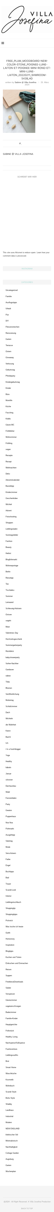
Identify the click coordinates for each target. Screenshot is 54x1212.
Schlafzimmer (11, 706)
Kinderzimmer (11, 492)
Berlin (8, 572)
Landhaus (10, 1110)
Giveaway (10, 357)
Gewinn (9, 810)
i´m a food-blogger (13, 749)
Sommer (9, 596)
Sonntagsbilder (12, 535)
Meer (8, 627)
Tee (7, 584)
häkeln (8, 767)
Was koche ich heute (14, 926)
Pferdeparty (10, 376)
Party (8, 804)
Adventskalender (13, 480)
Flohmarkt (10, 829)
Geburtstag (10, 370)
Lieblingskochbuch (13, 902)
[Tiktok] (47, 43)
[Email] (41, 43)
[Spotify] (44, 43)
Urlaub (8, 308)
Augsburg (10, 1159)
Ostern (8, 351)
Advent (9, 510)
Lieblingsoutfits (12, 1055)
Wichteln (9, 718)
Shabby (9, 1104)
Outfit (8, 933)
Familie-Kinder (12, 1018)
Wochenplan (11, 1171)
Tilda (8, 682)
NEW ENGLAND (12, 1129)
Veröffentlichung (12, 694)
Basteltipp (10, 486)
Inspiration (10, 945)
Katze (8, 731)
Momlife (9, 400)
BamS (8, 737)
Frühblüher (10, 431)
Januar (8, 774)
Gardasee (10, 669)
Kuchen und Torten (13, 957)
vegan (8, 449)
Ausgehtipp (10, 835)
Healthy (9, 761)
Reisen (8, 969)
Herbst (8, 553)
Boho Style (10, 1098)
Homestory (10, 939)
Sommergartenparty (14, 645)
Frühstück (10, 1031)
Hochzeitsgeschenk (14, 639)
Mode (8, 847)
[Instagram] (32, 43)
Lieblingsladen (11, 529)
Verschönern (11, 853)
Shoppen (9, 523)
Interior (8, 896)
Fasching (9, 413)
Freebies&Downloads (14, 982)
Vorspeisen (10, 994)
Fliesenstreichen (12, 327)
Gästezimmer (11, 1000)
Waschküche (11, 1073)
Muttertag (10, 700)
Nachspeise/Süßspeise (15, 1043)
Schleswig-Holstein (13, 608)
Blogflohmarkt (11, 559)
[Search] (51, 43)
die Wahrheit (11, 725)
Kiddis (8, 419)
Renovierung (11, 333)
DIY (7, 321)
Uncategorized (12, 290)
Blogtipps (9, 951)
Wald (8, 792)
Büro (8, 394)
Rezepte (9, 455)
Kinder (8, 388)
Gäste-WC (10, 425)
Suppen (9, 975)
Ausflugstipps (11, 302)
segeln (8, 621)
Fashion (9, 541)
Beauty (9, 547)
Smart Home (11, 1067)
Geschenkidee (12, 498)
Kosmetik (10, 1080)
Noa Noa (9, 823)
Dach (8, 712)
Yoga (8, 755)
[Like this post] (21, 143)
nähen (8, 676)
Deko (8, 474)
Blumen (9, 688)
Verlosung (10, 364)
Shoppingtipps (11, 914)
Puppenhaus (11, 816)
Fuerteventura (11, 1049)
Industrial (9, 1116)
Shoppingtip (10, 908)
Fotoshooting (11, 517)
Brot (7, 1061)
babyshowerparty (13, 657)
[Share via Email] (32, 143)
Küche (8, 406)
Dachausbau (11, 786)
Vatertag (9, 841)
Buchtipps (10, 871)
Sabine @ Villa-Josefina (25, 82)
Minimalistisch (12, 1141)
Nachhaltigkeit (11, 1147)
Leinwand (9, 602)
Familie (9, 296)
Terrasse (9, 345)
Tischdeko (10, 590)
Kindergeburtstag (13, 382)
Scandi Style (11, 1092)
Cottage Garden (12, 1153)
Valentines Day (12, 633)
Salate (8, 988)
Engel (8, 865)
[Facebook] (38, 43)
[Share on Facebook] (24, 143)
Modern (9, 1122)
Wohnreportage (12, 565)
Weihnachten (11, 468)
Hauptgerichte (11, 1024)
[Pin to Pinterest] (30, 143)
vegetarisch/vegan (13, 1006)
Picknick (9, 920)
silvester (9, 780)
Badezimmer (11, 1012)
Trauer (8, 884)
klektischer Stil (12, 1135)
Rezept (9, 462)
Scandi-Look (11, 890)
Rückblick (10, 651)
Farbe (8, 859)
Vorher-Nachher (12, 663)
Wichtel (9, 504)
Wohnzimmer (11, 437)
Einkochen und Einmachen (17, 963)
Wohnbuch (10, 1086)
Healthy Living (11, 1037)
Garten (8, 339)
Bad (7, 878)
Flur (7, 315)
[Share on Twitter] (27, 143)
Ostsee (9, 614)
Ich (7, 743)
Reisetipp (9, 578)
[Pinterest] (35, 43)
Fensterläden (11, 798)
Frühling (9, 443)
